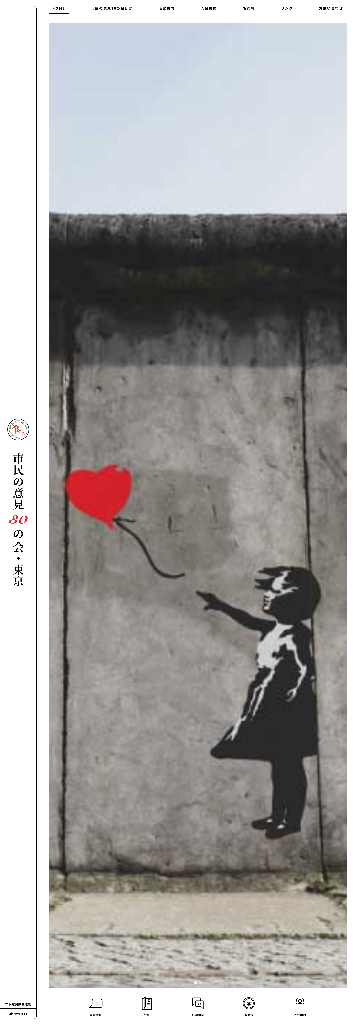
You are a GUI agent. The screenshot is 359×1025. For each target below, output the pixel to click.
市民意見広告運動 (18, 1004)
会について (111, 19)
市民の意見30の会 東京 (18, 519)
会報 (166, 19)
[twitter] (18, 1014)
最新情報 (166, 29)
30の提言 (112, 29)
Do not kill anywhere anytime (18, 429)
